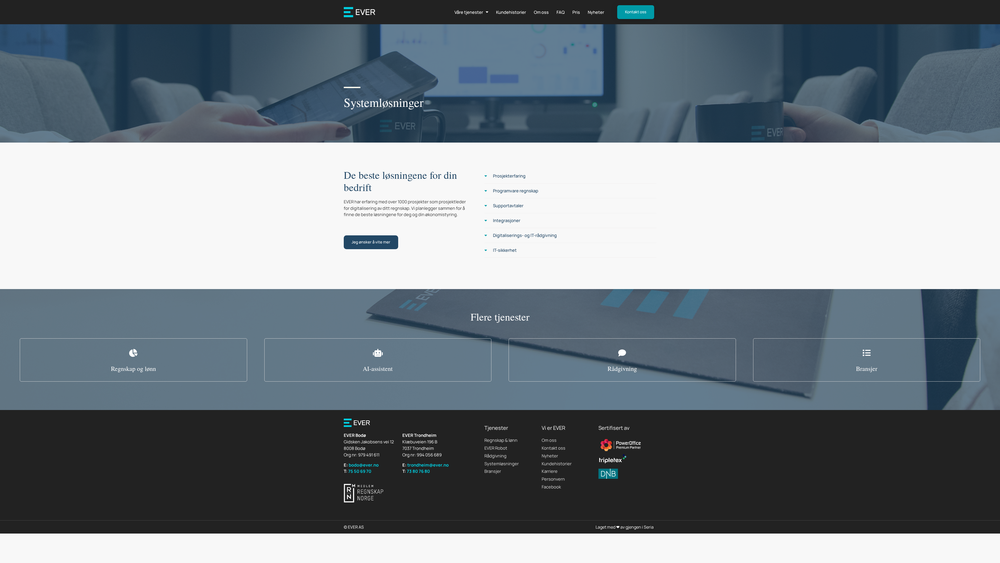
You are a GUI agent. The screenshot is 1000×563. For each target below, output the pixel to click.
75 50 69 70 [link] (359, 471)
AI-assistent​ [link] (378, 368)
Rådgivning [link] (622, 368)
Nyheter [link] (596, 12)
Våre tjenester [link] (468, 12)
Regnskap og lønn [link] (133, 368)
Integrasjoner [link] (506, 220)
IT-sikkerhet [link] (505, 250)
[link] (359, 12)
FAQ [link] (561, 12)
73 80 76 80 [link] (418, 471)
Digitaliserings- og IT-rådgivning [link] (525, 235)
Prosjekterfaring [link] (509, 176)
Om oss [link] (541, 12)
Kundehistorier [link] (511, 12)
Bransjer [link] (866, 368)
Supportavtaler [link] (508, 206)
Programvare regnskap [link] (515, 191)
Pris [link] (576, 12)
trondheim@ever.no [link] (428, 465)
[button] (570, 176)
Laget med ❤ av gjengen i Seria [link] (625, 527)
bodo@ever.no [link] (364, 465)
